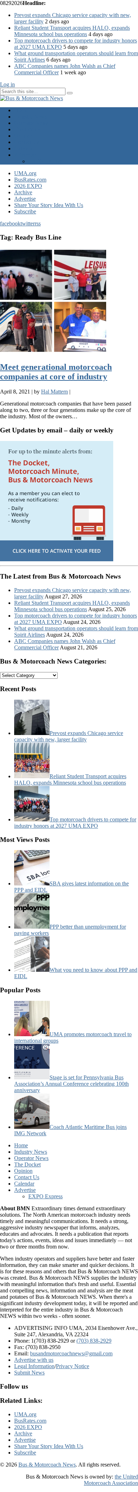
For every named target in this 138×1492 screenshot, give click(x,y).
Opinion (23, 136)
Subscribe (25, 211)
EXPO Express (45, 161)
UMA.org (25, 173)
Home (21, 110)
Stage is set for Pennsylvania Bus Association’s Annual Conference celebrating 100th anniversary (71, 1083)
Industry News (30, 117)
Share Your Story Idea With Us (48, 205)
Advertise (25, 155)
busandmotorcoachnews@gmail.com (71, 1353)
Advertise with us (33, 1360)
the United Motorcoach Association (111, 1480)
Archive (23, 192)
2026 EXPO (28, 186)
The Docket (27, 129)
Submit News (29, 1373)
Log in (7, 84)
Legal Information (34, 1366)
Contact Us (26, 142)
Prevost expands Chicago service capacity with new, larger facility (68, 736)
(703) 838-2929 (93, 1341)
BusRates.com (30, 180)
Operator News (31, 123)
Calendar (24, 148)
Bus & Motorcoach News (47, 1465)
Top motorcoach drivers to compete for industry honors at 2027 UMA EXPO (75, 822)
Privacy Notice (72, 1366)
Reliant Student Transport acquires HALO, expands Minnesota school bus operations (72, 31)
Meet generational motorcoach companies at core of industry (56, 371)
